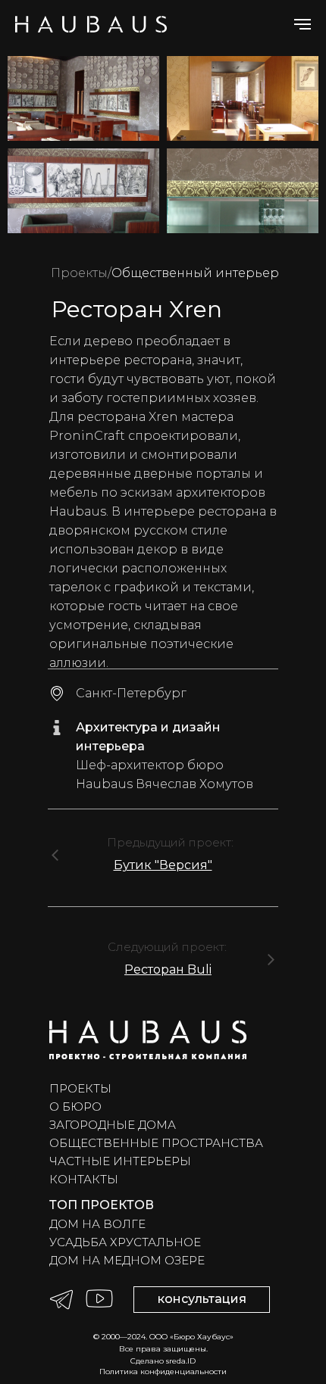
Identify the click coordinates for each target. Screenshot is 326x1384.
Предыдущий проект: (170, 842)
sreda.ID (181, 1361)
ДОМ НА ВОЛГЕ (97, 1224)
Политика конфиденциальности (163, 1371)
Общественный (161, 273)
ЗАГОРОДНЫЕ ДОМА (112, 1124)
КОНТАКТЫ (83, 1179)
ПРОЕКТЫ (80, 1088)
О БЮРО (75, 1106)
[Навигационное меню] (302, 24)
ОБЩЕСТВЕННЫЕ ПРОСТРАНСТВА (156, 1143)
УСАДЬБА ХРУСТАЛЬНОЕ (125, 1242)
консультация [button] (202, 1299)
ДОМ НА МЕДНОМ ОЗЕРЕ (127, 1260)
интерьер (245, 273)
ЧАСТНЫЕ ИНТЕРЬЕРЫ (120, 1161)
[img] (55, 855)
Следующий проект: (167, 947)
